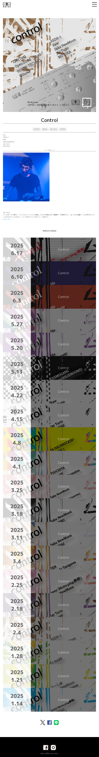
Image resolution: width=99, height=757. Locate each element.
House (44, 129)
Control (37, 129)
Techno (62, 129)
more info (6, 219)
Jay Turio (53, 129)
